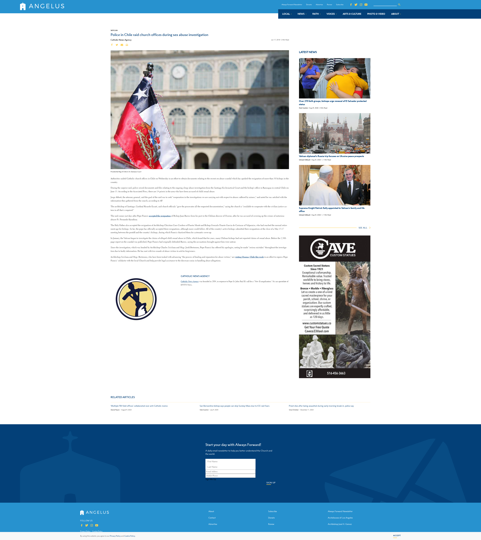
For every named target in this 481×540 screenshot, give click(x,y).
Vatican (114, 30)
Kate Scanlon (303, 108)
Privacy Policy (115, 536)
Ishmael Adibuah (304, 160)
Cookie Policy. (129, 536)
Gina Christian (293, 410)
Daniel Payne (115, 410)
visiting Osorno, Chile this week (249, 257)
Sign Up (271, 483)
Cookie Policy (97, 531)
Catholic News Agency (121, 40)
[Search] (399, 4)
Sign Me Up (210, 479)
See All (363, 227)
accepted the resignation (160, 216)
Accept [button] (397, 535)
